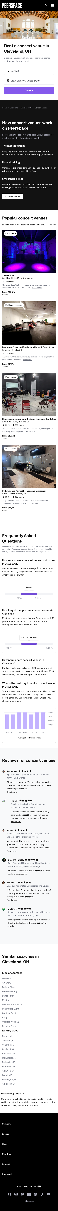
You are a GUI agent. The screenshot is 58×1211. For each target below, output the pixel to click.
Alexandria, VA (8, 1084)
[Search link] (46, 5)
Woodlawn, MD (9, 1066)
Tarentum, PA (8, 1040)
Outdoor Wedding (10, 1021)
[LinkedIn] (29, 1194)
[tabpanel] (29, 251)
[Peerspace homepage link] (12, 5)
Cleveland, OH (26, 108)
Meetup (5, 1000)
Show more (37, 288)
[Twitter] (22, 1194)
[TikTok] (42, 1194)
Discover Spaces (12, 196)
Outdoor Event (9, 1013)
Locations (14, 108)
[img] (7, 721)
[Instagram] (16, 1194)
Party (4, 1017)
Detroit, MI (7, 1036)
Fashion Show (8, 987)
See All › (52, 224)
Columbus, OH (9, 1045)
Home (4, 108)
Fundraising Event (10, 1008)
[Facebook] (9, 1194)
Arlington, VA (8, 1071)
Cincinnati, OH (8, 1049)
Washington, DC (9, 1079)
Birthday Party (9, 1026)
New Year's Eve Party (12, 1004)
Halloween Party (9, 991)
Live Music (7, 978)
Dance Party (8, 995)
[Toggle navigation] (52, 5)
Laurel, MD (7, 1075)
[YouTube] (48, 1194)
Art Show (6, 983)
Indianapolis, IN (9, 1058)
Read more (12, 792)
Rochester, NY (8, 1053)
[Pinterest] (35, 1194)
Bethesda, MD (8, 1062)
